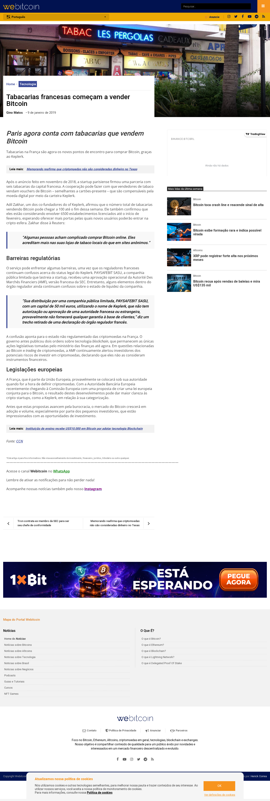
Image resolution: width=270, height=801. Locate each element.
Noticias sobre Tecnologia (19, 657)
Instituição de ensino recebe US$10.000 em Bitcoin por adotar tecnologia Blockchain (84, 428)
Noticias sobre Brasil (16, 663)
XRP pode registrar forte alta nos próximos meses (225, 258)
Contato (91, 730)
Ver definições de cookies (219, 795)
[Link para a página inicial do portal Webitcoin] (135, 718)
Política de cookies (99, 792)
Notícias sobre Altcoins (18, 651)
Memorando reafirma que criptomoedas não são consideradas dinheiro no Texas (82, 169)
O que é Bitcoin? (151, 639)
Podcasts (10, 675)
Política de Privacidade (122, 730)
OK (219, 786)
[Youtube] (250, 17)
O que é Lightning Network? (158, 657)
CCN (19, 441)
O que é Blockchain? (154, 651)
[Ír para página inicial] (90, 6)
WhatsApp (61, 471)
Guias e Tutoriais (14, 682)
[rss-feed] (264, 17)
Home (11, 84)
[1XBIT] (135, 580)
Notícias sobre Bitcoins (18, 645)
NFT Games (11, 694)
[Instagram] (229, 17)
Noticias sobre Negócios (19, 669)
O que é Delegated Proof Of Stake (162, 663)
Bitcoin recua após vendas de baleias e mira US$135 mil (226, 283)
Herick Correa (259, 776)
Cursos (8, 688)
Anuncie (214, 17)
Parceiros (181, 730)
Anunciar (155, 730)
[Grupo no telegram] (257, 17)
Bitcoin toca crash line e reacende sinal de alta (228, 205)
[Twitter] (236, 17)
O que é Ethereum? (153, 645)
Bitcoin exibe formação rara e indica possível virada (227, 232)
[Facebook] (243, 17)
